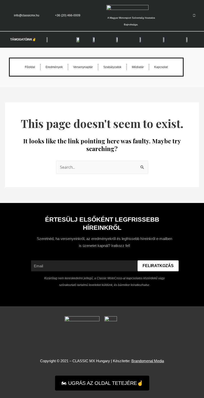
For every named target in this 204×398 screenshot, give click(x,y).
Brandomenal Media (147, 361)
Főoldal (30, 67)
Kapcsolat (161, 67)
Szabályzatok (112, 67)
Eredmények (54, 67)
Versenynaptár (83, 67)
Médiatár (138, 67)
